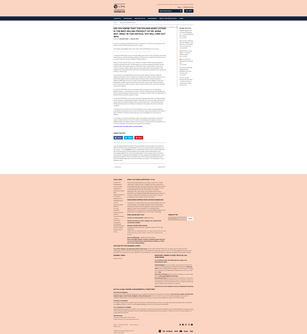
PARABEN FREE (118, 200)
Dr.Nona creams (149, 149)
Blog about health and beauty (127, 22)
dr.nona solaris (140, 151)
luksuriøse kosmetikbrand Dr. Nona (133, 155)
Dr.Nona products (121, 151)
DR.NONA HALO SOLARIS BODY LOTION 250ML (128, 126)
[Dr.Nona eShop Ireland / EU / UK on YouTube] (192, 325)
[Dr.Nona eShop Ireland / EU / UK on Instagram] (189, 325)
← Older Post (117, 167)
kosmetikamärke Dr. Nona (140, 153)
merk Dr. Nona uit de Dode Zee (149, 156)
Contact (116, 202)
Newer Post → (162, 167)
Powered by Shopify (119, 332)
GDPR (115, 232)
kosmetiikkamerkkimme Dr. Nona (123, 153)
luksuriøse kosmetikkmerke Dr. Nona (154, 155)
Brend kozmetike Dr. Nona (130, 146)
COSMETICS (117, 18)
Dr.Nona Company (119, 216)
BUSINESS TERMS (123, 324)
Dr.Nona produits (131, 151)
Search (115, 324)
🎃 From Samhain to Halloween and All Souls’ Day (186, 61)
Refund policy (117, 326)
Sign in (179, 7)
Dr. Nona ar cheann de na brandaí (126, 148)
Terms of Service (134, 324)
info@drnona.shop (148, 218)
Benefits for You (118, 198)
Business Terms (118, 230)
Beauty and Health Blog (168, 18)
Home (115, 22)
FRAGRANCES (128, 18)
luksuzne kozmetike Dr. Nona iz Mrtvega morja (127, 156)
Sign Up (190, 218)
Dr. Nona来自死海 (126, 149)
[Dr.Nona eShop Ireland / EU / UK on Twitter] (180, 325)
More (181, 18)
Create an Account (188, 7)
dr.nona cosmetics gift (137, 149)
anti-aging (119, 146)
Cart (190, 11)
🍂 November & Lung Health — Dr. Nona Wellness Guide (185, 52)
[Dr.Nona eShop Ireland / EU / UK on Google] (186, 325)
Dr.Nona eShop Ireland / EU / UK (125, 330)
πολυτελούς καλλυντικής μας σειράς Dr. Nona (140, 158)
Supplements (152, 18)
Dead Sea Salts (140, 18)
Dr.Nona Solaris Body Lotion (153, 151)
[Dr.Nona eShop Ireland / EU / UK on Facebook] (183, 325)
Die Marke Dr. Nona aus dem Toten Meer (150, 146)
